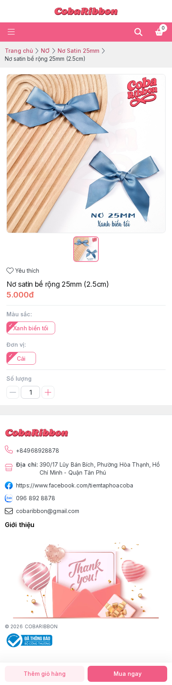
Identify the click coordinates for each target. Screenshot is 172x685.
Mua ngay (128, 673)
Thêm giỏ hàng (45, 673)
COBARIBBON (41, 626)
